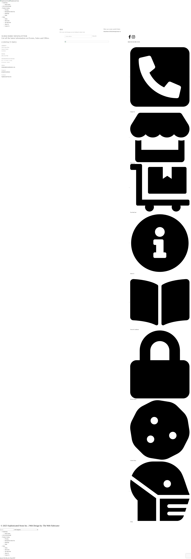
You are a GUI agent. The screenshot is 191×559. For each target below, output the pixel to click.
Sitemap (114, 31)
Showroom (7, 20)
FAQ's (111, 31)
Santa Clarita (7, 4)
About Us (7, 24)
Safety (6, 18)
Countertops (4, 2)
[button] (1, 527)
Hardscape (7, 13)
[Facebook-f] (130, 37)
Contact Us (7, 26)
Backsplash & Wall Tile (10, 11)
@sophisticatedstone (5, 72)
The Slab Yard (8, 22)
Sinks (6, 15)
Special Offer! (3, 558)
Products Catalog (6, 8)
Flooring (6, 9)
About (3, 17)
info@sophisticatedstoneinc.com (8, 67)
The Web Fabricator (51, 526)
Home (105, 31)
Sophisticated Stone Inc (6, 76)
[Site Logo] (9, 0)
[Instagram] (133, 37)
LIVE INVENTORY (6, 6)
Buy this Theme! (10, 558)
